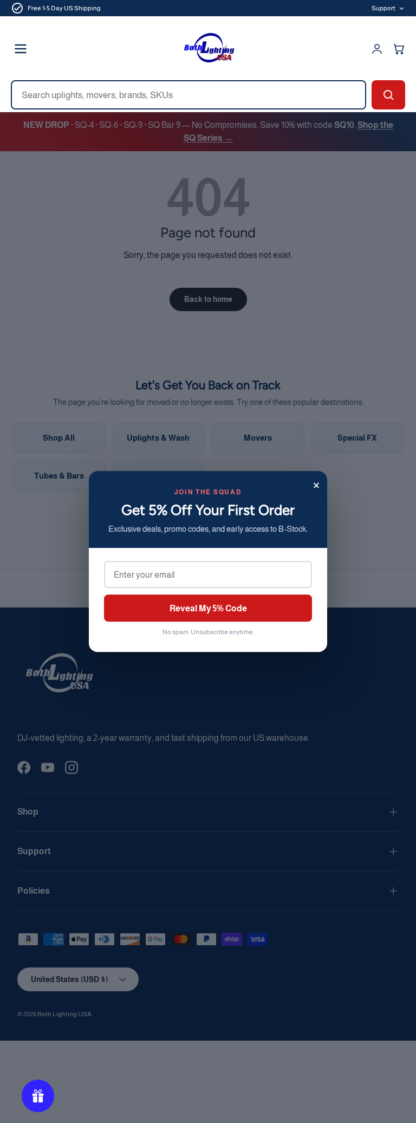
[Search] (388, 94)
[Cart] (398, 48)
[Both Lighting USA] (208, 48)
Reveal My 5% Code (208, 608)
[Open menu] (20, 49)
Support (383, 8)
